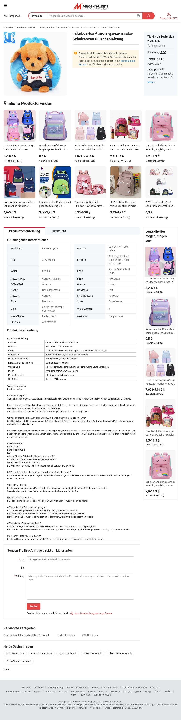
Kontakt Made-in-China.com (105, 687)
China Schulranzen (41, 653)
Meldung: (19, 576)
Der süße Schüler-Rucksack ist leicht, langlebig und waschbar (160, 483)
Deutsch (103, 691)
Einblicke (154, 687)
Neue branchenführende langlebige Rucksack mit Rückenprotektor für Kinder (160, 331)
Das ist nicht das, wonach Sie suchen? (47, 613)
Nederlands (116, 691)
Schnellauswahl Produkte (134, 687)
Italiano (91, 691)
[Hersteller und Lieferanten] (90, 6)
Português (51, 691)
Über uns (26, 687)
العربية (128, 691)
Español (38, 691)
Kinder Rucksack (66, 635)
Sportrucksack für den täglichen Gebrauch (27, 635)
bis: (23, 567)
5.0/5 (163, 52)
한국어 (138, 691)
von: (22, 559)
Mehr (150, 82)
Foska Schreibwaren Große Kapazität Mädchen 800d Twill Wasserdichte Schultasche (160, 382)
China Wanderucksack (18, 661)
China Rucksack (15, 653)
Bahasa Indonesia (102, 694)
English (26, 691)
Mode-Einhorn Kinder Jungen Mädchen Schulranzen (160, 280)
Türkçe (73, 694)
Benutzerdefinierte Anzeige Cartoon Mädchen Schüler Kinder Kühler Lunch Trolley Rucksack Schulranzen (160, 432)
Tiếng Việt (85, 694)
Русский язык (77, 691)
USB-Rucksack (90, 635)
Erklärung (39, 687)
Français (63, 691)
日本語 (148, 691)
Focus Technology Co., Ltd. (87, 701)
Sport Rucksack (67, 653)
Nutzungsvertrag (55, 687)
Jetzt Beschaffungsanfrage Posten (91, 613)
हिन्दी (157, 691)
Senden (34, 606)
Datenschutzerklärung (77, 687)
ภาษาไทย (167, 691)
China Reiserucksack (120, 653)
